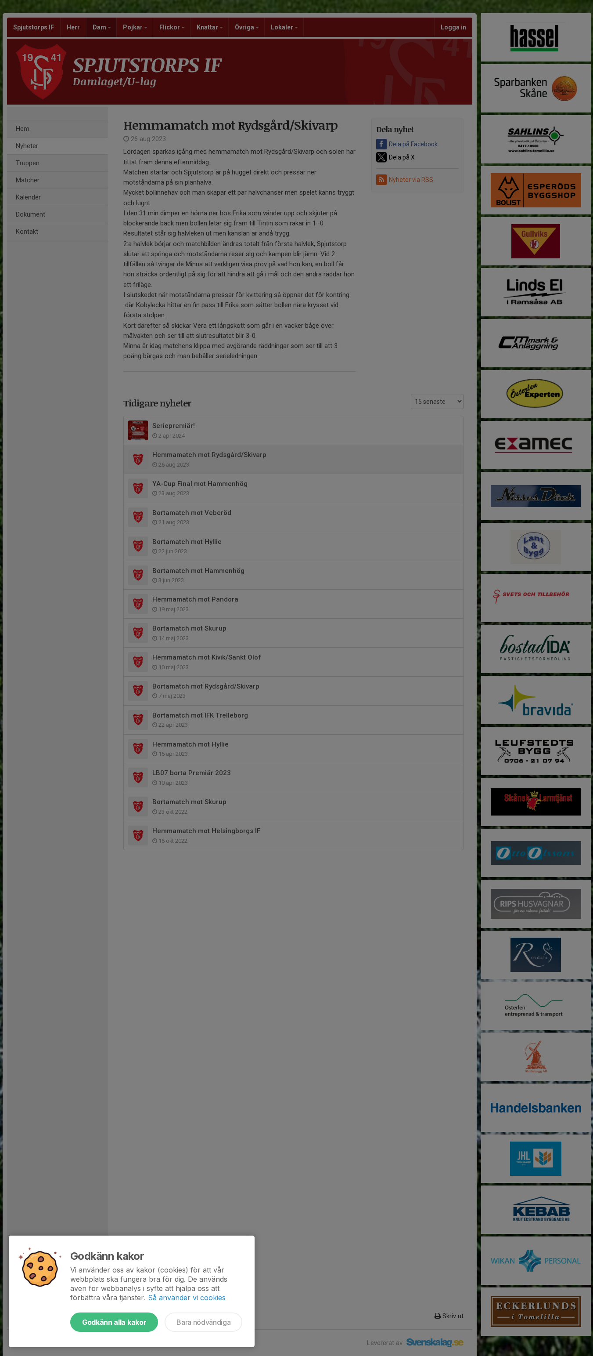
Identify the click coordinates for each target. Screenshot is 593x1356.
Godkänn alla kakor (114, 1322)
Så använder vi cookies (187, 1297)
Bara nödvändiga (203, 1322)
